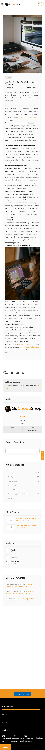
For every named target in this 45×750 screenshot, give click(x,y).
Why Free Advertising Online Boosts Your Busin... (19, 599)
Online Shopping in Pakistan (23, 494)
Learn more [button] (27, 741)
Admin (22, 416)
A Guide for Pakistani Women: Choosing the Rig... (27, 519)
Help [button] (4, 714)
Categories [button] (7, 706)
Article (8, 77)
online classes (24, 344)
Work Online (23, 485)
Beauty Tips (23, 477)
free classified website (31, 347)
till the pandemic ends (28, 117)
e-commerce (23, 481)
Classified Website (23, 490)
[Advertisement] (22, 635)
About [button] (5, 722)
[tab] (22, 707)
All (23, 472)
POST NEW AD (23, 694)
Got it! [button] (5, 747)
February (31, 123)
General (23, 498)
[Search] (37, 451)
